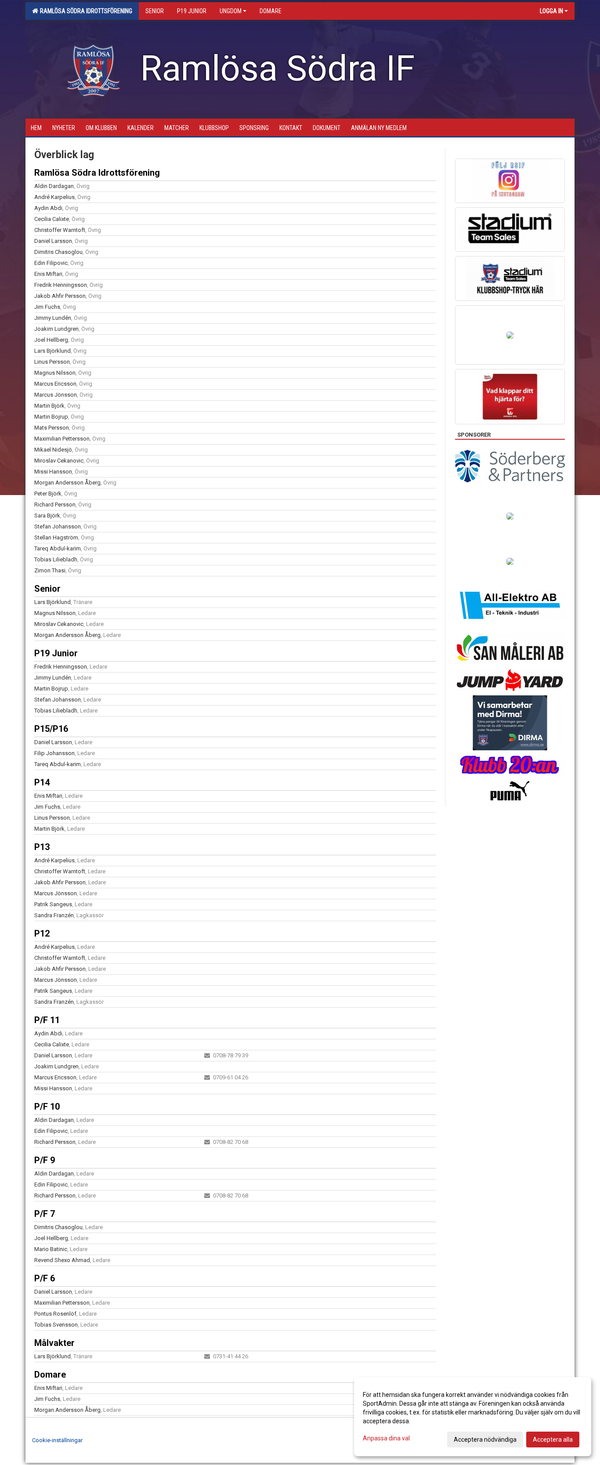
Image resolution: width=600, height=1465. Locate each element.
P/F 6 (44, 1278)
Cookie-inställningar (57, 1440)
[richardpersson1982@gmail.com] (207, 1142)
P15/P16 (51, 728)
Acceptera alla (553, 1439)
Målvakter (54, 1343)
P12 (42, 933)
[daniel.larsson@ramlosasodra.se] (207, 1055)
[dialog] (472, 1416)
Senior (47, 588)
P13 (42, 847)
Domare (50, 1374)
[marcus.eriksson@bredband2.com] (207, 1077)
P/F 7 (44, 1213)
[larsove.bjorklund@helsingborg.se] (207, 1356)
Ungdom (231, 10)
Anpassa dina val (386, 1438)
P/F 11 (47, 1020)
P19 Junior (56, 653)
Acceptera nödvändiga (485, 1439)
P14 (42, 782)
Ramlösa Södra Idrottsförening (84, 10)
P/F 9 (44, 1160)
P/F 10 (47, 1106)
